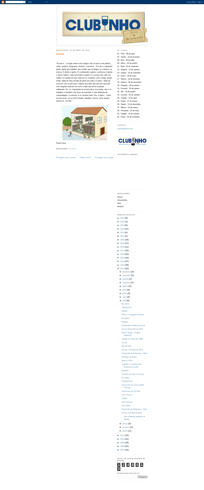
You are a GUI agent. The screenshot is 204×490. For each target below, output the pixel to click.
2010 (122, 439)
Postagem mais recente (65, 157)
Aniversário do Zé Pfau (131, 391)
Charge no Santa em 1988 (132, 339)
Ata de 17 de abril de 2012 (132, 350)
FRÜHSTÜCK (127, 381)
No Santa (125, 304)
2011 (122, 435)
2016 (122, 254)
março (125, 424)
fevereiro (126, 427)
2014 (122, 261)
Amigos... (125, 322)
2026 (122, 218)
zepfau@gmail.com (125, 129)
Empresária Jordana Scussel (133, 325)
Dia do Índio (126, 346)
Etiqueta (125, 370)
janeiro (125, 431)
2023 (122, 229)
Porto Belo (126, 406)
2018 (122, 247)
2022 (122, 232)
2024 (122, 225)
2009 (122, 443)
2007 (122, 450)
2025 (122, 222)
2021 (122, 236)
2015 (122, 258)
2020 (122, 240)
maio (124, 297)
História (72, 149)
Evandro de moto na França (133, 374)
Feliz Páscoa (127, 402)
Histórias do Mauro (129, 357)
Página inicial (85, 157)
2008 (122, 446)
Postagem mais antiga (104, 157)
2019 (122, 243)
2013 (122, 265)
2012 (122, 269)
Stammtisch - (127, 307)
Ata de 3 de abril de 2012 (132, 413)
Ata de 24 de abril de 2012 (132, 329)
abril (124, 301)
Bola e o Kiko (127, 360)
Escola (124, 342)
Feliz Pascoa (127, 395)
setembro (126, 283)
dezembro (126, 272)
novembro (126, 275)
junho (124, 293)
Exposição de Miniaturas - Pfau (134, 353)
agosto (125, 286)
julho (124, 290)
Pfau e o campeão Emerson (133, 315)
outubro (125, 279)
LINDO (124, 398)
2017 (122, 251)
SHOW (124, 311)
